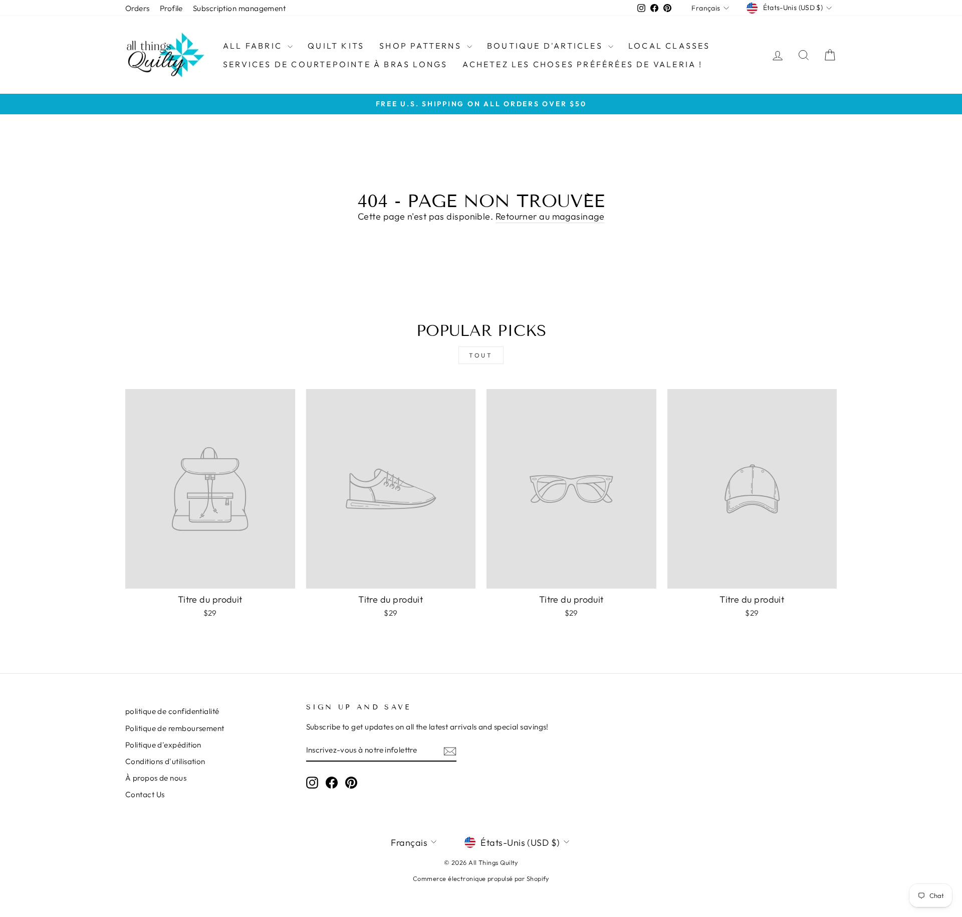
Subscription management (239, 8)
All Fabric (254, 46)
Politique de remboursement (174, 728)
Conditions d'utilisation (165, 761)
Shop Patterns (421, 46)
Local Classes (669, 46)
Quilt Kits (336, 46)
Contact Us (145, 794)
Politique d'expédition (163, 745)
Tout (481, 355)
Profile (171, 8)
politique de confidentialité (172, 711)
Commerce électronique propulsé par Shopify (481, 878)
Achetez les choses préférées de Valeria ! (582, 64)
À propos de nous (155, 778)
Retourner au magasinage (550, 216)
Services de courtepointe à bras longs (335, 64)
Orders (137, 8)
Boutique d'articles (546, 46)
